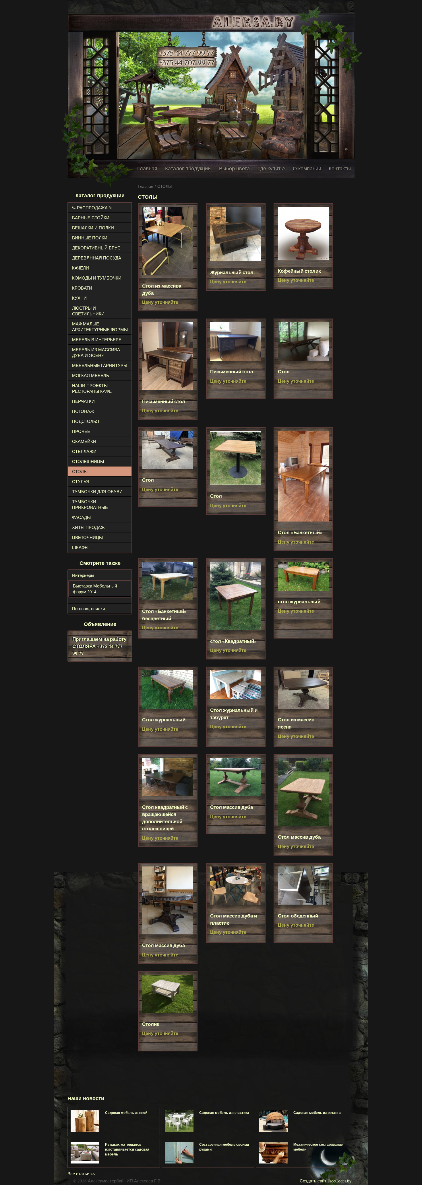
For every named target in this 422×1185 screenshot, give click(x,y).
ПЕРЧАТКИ (83, 401)
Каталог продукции (188, 168)
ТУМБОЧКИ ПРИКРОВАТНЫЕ (90, 504)
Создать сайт (313, 1181)
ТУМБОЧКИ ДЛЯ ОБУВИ (97, 491)
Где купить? (271, 168)
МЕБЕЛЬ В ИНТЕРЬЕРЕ (96, 339)
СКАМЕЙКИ (84, 441)
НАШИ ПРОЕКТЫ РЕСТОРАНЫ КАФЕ (92, 388)
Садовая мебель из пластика (224, 1112)
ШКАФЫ (80, 547)
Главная (147, 168)
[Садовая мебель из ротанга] (273, 1121)
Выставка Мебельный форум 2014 (95, 588)
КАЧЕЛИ (80, 268)
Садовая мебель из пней (126, 1112)
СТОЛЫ (80, 471)
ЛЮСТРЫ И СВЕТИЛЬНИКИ (88, 311)
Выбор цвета (234, 168)
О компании (307, 168)
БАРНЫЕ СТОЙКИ (90, 217)
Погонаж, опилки (88, 608)
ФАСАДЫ (81, 517)
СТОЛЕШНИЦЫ (88, 461)
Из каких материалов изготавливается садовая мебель (127, 1149)
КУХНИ (79, 298)
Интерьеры (83, 575)
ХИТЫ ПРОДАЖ (88, 527)
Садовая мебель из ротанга (317, 1112)
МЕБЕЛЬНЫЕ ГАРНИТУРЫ (99, 365)
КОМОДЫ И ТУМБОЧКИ (96, 278)
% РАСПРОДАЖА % (92, 207)
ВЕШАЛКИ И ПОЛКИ (93, 228)
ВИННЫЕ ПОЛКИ (89, 238)
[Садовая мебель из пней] (85, 1121)
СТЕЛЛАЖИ (84, 451)
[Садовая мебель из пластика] (179, 1121)
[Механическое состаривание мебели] (273, 1152)
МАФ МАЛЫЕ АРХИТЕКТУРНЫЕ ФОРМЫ (100, 326)
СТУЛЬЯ (80, 481)
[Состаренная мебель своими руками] (179, 1152)
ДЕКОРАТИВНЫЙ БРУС (96, 248)
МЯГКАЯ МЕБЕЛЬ (90, 375)
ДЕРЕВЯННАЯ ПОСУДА (96, 258)
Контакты (340, 168)
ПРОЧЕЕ (81, 431)
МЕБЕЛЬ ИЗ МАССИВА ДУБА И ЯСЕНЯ (96, 352)
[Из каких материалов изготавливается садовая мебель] (85, 1152)
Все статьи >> (81, 1173)
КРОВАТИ (82, 288)
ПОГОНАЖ (83, 411)
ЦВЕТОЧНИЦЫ (87, 537)
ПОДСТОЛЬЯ (85, 421)
